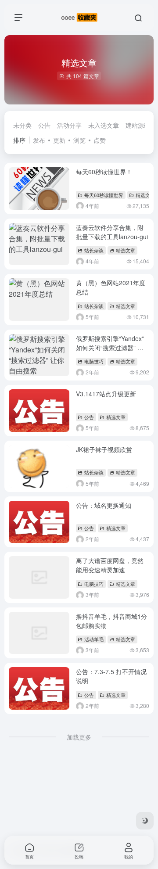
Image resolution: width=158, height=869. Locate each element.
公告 (44, 125)
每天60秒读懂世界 (103, 194)
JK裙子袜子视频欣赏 (104, 449)
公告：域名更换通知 (103, 505)
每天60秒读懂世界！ (104, 171)
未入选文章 (103, 125)
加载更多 (79, 737)
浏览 (79, 140)
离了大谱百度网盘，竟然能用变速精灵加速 (110, 565)
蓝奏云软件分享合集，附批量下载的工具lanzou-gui (112, 232)
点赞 (99, 140)
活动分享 (69, 125)
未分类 (22, 125)
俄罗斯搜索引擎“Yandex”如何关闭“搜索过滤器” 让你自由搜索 (110, 347)
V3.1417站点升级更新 (106, 393)
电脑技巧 (94, 361)
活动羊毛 (94, 639)
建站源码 (138, 125)
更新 (59, 140)
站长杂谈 (94, 250)
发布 (39, 140)
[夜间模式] (145, 821)
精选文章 (145, 194)
